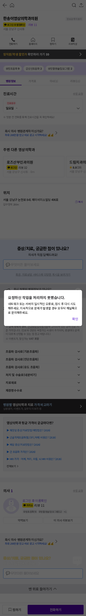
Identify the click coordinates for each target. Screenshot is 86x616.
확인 (75, 318)
